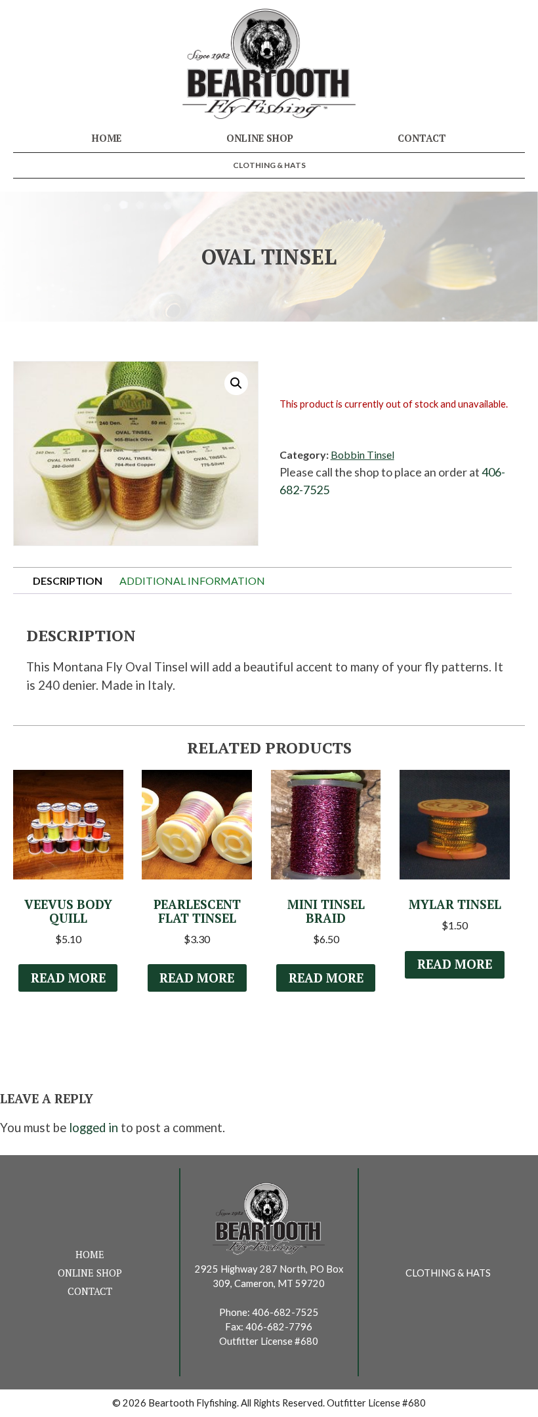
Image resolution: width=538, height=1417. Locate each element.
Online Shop (259, 138)
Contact (422, 138)
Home (106, 138)
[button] (236, 383)
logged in (93, 1127)
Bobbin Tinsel (362, 454)
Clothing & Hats (269, 165)
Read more (68, 978)
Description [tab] (67, 580)
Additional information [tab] (192, 580)
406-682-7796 (278, 1326)
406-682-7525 (285, 1312)
